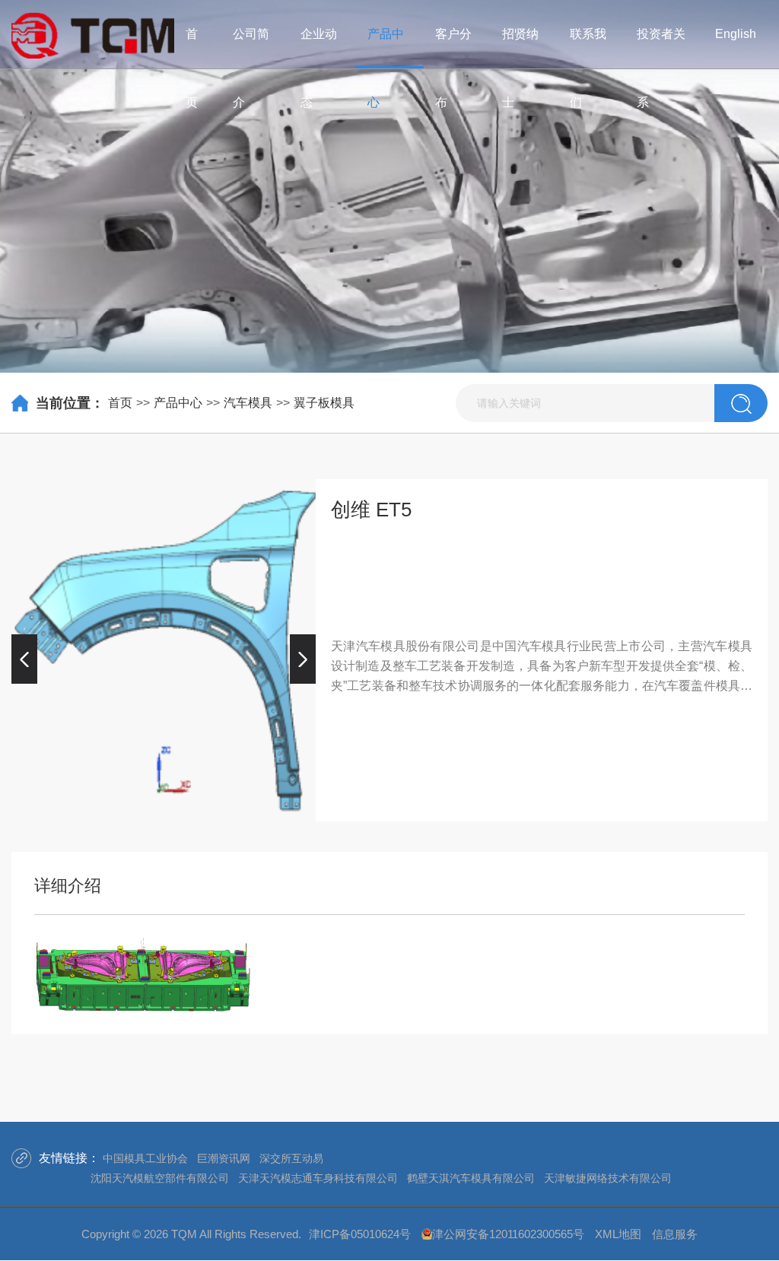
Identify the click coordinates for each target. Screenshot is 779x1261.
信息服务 (675, 1234)
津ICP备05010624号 (360, 1234)
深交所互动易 (291, 1158)
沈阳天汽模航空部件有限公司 (160, 1178)
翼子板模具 (324, 402)
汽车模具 (248, 402)
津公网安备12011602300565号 (508, 1234)
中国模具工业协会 (145, 1158)
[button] (24, 659)
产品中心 (178, 402)
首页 (120, 402)
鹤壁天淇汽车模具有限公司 (471, 1178)
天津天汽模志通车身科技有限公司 (318, 1178)
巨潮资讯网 (223, 1158)
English (735, 33)
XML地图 (618, 1234)
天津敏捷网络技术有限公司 (608, 1178)
